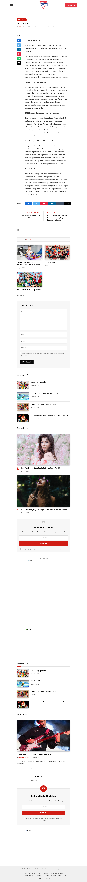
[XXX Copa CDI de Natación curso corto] (23, 396)
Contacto (34, 769)
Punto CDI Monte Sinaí (39, 777)
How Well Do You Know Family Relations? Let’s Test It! (40, 468)
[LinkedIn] (19, 49)
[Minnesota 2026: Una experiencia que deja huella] (29, 279)
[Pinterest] (19, 54)
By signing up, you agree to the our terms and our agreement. (44, 549)
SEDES (46, 873)
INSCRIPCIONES (28, 876)
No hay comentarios (40, 26)
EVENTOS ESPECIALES (58, 873)
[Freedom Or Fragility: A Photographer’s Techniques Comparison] (43, 491)
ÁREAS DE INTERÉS (35, 873)
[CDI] (43, 5)
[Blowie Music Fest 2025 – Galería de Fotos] (43, 736)
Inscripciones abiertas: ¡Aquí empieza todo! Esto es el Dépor (28, 264)
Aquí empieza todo (51, 262)
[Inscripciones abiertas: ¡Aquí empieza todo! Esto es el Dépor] (29, 252)
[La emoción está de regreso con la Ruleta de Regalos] (23, 418)
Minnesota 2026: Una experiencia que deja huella (29, 291)
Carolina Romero (24, 757)
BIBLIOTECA (62, 876)
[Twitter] (19, 45)
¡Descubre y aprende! (38, 382)
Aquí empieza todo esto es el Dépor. (44, 404)
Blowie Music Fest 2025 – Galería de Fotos (34, 754)
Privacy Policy (55, 549)
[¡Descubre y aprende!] (23, 385)
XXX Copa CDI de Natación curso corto (44, 393)
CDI (18, 230)
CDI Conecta (71, 5)
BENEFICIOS (39, 876)
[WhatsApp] (19, 58)
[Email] (19, 63)
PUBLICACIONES (51, 876)
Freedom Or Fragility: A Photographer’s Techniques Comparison (44, 510)
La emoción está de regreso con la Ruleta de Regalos (50, 416)
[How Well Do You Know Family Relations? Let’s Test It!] (43, 449)
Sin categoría (22, 19)
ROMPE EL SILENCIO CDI (44, 879)
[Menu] (11, 5)
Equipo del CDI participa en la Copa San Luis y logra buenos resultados (57, 217)
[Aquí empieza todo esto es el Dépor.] (23, 407)
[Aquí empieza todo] (57, 252)
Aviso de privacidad (59, 869)
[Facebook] (19, 40)
